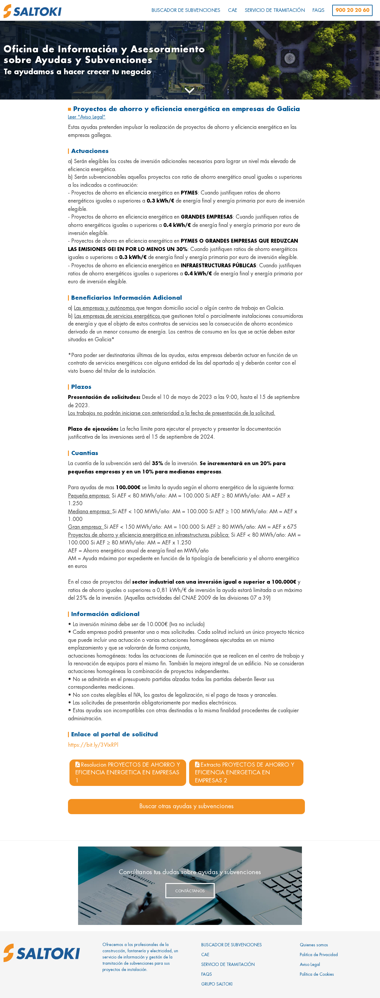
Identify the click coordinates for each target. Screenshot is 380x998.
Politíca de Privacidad (319, 955)
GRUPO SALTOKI (216, 984)
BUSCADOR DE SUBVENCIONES (231, 945)
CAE (205, 955)
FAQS (206, 974)
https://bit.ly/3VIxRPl (93, 745)
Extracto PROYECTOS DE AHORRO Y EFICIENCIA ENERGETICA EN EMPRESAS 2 (244, 772)
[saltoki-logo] (32, 11)
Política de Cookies (317, 974)
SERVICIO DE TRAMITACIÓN (228, 964)
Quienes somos (314, 945)
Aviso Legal (310, 964)
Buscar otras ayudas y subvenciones (186, 806)
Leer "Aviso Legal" (86, 117)
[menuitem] (186, 10)
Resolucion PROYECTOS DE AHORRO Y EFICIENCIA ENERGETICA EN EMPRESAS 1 (127, 772)
